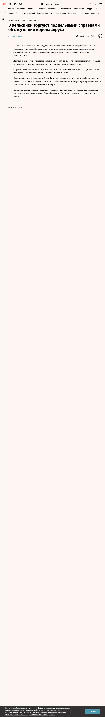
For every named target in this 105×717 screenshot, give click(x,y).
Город (87, 13)
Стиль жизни (79, 9)
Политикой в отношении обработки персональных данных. (30, 715)
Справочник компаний (25, 13)
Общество (42, 9)
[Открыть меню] (100, 4)
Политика (31, 9)
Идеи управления (75, 13)
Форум (89, 9)
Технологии (52, 9)
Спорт (93, 13)
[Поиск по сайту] (95, 4)
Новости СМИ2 (15, 107)
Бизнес (11, 9)
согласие (66, 710)
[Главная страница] (42, 4)
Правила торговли (44, 13)
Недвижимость (66, 9)
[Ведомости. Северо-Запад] (52, 4)
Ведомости (9, 13)
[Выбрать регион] (90, 4)
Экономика (20, 9)
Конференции (60, 13)
